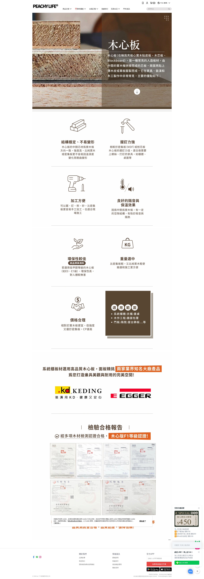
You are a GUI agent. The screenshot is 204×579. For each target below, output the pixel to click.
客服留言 (115, 561)
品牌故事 (82, 558)
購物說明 (115, 558)
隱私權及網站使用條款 (86, 564)
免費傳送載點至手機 (159, 564)
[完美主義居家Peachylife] (45, 6)
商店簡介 (82, 561)
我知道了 (142, 521)
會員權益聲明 (117, 564)
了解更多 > (57, 523)
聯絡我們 (115, 568)
